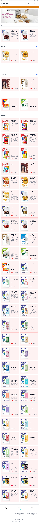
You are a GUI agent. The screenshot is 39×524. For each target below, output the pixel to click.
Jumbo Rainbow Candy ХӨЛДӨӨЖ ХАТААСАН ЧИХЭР (32, 135)
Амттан (3, 46)
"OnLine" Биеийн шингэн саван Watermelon (14, 437)
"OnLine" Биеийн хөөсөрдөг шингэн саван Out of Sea (32, 422)
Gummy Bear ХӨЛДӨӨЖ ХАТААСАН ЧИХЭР (14, 149)
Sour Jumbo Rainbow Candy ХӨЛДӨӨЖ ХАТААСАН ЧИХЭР (33, 121)
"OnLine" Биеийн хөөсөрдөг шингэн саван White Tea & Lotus (14, 381)
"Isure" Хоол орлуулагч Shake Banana (32, 192)
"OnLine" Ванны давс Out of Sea (13, 367)
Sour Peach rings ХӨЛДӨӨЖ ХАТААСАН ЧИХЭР (32, 149)
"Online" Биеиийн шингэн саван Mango (32, 437)
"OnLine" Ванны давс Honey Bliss (32, 338)
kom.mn (25, 521)
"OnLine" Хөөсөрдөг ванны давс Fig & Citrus (32, 462)
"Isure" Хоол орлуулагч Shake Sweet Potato (14, 31)
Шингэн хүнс (4, 67)
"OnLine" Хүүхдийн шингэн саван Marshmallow (32, 293)
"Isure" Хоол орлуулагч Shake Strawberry (32, 31)
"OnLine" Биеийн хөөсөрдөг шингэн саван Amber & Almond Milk (14, 395)
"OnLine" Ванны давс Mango (32, 491)
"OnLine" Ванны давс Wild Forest (13, 338)
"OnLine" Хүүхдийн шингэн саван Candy (32, 279)
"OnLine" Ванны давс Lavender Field (32, 353)
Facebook (22, 519)
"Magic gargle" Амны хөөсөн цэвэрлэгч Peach (32, 80)
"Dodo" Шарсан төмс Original (13, 52)
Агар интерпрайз (4, 3)
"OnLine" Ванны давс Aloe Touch (32, 367)
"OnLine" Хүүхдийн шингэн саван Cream (14, 307)
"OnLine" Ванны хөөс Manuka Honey (14, 449)
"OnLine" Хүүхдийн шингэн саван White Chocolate (32, 264)
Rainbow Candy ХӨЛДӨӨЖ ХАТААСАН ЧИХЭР (14, 121)
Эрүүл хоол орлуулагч (6, 25)
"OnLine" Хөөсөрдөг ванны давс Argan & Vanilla (32, 477)
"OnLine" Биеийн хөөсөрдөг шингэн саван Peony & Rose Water (32, 395)
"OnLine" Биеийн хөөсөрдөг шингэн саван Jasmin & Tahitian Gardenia (32, 381)
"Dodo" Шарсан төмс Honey (32, 52)
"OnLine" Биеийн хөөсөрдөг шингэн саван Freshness (32, 409)
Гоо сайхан (3, 74)
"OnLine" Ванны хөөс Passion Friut (14, 464)
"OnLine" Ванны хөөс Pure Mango (32, 450)
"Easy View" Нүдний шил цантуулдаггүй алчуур (32, 235)
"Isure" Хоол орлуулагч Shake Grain (32, 207)
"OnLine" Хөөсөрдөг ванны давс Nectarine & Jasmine (14, 477)
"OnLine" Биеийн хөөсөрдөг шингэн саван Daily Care (14, 424)
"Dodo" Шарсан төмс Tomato (13, 178)
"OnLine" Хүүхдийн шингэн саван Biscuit (32, 307)
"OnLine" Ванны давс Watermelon (14, 491)
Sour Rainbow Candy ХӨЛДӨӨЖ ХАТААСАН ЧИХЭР (14, 135)
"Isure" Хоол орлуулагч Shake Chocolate (14, 207)
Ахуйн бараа (4, 95)
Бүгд (37, 46)
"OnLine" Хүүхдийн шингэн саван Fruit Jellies (14, 279)
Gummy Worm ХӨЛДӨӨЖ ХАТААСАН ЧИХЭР (14, 164)
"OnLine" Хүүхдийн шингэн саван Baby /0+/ (14, 292)
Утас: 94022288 (17, 519)
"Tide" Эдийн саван (14, 106)
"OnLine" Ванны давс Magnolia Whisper (13, 353)
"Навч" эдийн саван (33, 106)
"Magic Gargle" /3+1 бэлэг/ (14, 80)
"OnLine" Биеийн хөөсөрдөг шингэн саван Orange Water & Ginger (14, 409)
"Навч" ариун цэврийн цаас (13, 249)
